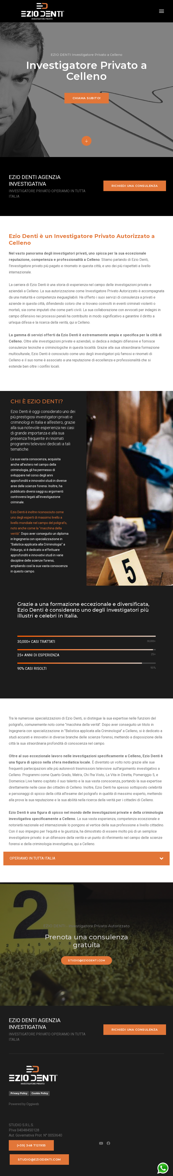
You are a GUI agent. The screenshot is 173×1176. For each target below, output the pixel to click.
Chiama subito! (87, 98)
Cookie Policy (40, 1093)
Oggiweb (32, 1104)
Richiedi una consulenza (135, 186)
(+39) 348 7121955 (31, 1145)
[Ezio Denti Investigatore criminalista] (36, 11)
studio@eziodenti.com (86, 960)
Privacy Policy (19, 1093)
